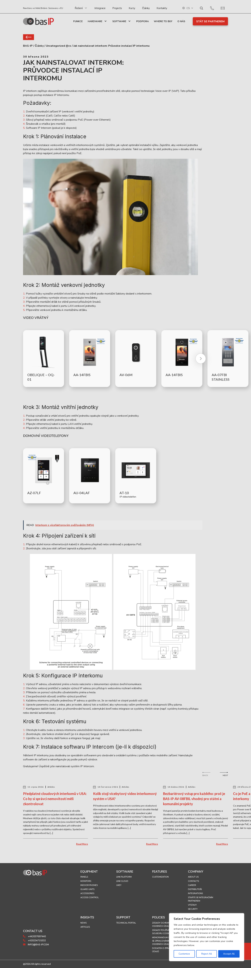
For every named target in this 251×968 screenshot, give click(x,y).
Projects (117, 8)
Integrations (195, 893)
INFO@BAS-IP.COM (38, 944)
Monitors (85, 881)
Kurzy (132, 8)
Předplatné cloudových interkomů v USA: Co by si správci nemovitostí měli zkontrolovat (55, 799)
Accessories (87, 893)
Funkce (78, 21)
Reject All (206, 953)
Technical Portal (126, 922)
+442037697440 (36, 936)
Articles (85, 927)
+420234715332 (36, 940)
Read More (82, 844)
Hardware (95, 21)
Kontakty (162, 8)
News (83, 922)
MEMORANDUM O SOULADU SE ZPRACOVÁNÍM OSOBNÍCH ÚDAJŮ (166, 940)
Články (146, 8)
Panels (84, 877)
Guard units (87, 889)
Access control (89, 897)
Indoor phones (89, 885)
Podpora (142, 21)
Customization (160, 877)
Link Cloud (122, 881)
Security (193, 909)
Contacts (193, 881)
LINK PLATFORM (124, 877)
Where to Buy (163, 21)
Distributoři (195, 889)
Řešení (79, 8)
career (192, 885)
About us (193, 877)
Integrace (100, 8)
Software (119, 21)
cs (188, 8)
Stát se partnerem (210, 21)
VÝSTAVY (192, 905)
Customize (184, 953)
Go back (28, 37)
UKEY (118, 885)
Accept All (229, 953)
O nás (181, 21)
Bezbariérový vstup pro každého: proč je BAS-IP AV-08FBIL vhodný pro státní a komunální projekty (194, 799)
